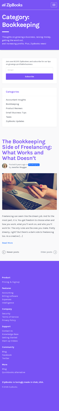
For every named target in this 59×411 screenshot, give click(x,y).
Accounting (7, 292)
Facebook (7, 355)
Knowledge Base (10, 334)
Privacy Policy (9, 320)
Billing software (10, 296)
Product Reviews (14, 108)
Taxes (9, 117)
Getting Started (9, 337)
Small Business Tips (16, 112)
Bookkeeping (12, 104)
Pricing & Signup (11, 282)
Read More (7, 243)
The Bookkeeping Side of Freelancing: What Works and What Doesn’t (27, 149)
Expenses (6, 299)
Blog (4, 351)
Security (6, 313)
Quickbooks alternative (13, 372)
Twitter (5, 358)
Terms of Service (10, 317)
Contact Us (7, 331)
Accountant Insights (16, 99)
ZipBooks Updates (15, 121)
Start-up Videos (10, 340)
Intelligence (8, 302)
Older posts (46, 252)
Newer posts (13, 252)
